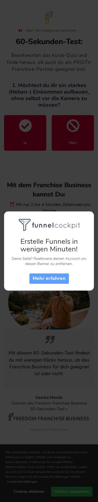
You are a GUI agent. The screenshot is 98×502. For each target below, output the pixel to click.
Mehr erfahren (49, 278)
